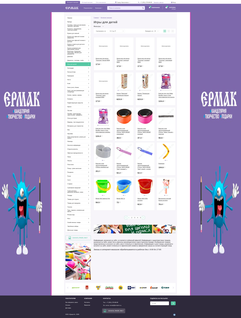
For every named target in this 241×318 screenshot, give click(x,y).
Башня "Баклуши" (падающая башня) (123, 94)
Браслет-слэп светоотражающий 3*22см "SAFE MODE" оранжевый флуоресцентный (123, 131)
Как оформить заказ (71, 302)
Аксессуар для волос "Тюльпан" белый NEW (103, 59)
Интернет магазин (72, 2)
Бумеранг (161, 163)
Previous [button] (67, 287)
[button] (125, 2)
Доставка (68, 308)
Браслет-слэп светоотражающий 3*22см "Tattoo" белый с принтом (166, 131)
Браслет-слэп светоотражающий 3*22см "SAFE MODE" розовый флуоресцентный (144, 131)
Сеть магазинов (101, 2)
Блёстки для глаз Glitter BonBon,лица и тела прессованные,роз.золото (166, 95)
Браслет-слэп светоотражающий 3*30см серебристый (102, 165)
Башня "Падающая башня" (143, 94)
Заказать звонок (158, 2)
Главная (96, 17)
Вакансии (87, 305)
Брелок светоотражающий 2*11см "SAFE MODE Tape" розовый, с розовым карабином (123, 166)
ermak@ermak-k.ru (115, 305)
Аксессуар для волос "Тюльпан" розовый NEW (144, 60)
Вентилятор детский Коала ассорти (165, 199)
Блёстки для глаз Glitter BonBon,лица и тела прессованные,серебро (103, 130)
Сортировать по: (101, 31)
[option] (75, 288)
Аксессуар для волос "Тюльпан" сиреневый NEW (165, 60)
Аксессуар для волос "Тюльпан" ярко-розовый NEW (102, 95)
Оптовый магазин (87, 2)
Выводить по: (149, 31)
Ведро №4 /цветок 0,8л (103, 198)
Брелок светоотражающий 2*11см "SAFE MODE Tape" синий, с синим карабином (144, 166)
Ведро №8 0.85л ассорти (143, 199)
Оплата (67, 305)
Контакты (87, 302)
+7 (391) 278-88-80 (146, 2)
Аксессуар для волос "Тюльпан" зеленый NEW (123, 60)
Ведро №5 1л (121, 198)
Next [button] (173, 287)
